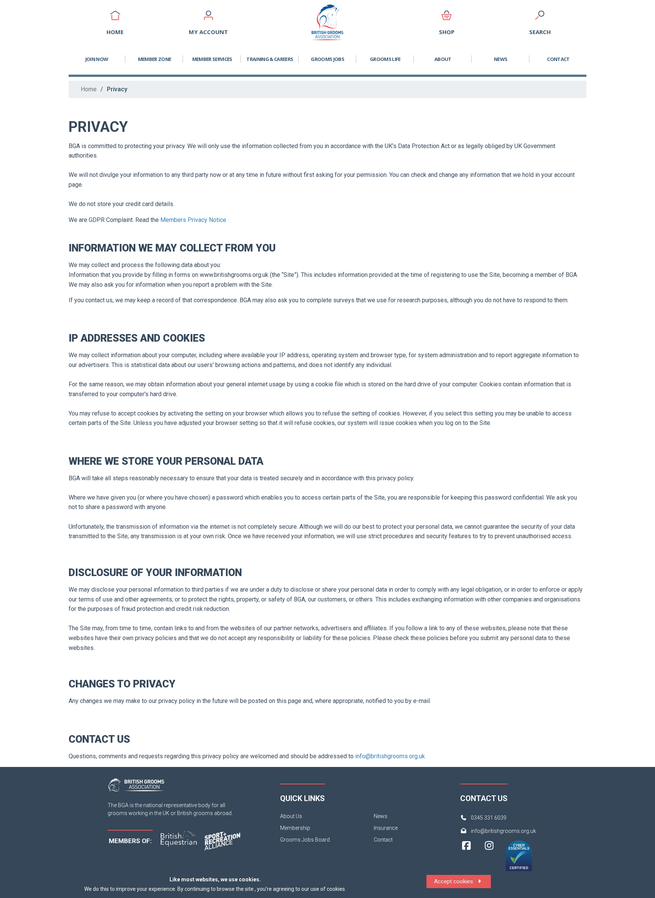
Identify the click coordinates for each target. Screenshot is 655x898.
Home (89, 89)
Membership (295, 828)
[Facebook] (466, 859)
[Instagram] (489, 859)
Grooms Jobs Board (305, 840)
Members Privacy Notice (194, 219)
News (500, 59)
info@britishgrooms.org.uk (390, 756)
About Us (291, 816)
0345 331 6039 (488, 818)
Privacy (117, 89)
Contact (558, 59)
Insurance (386, 828)
